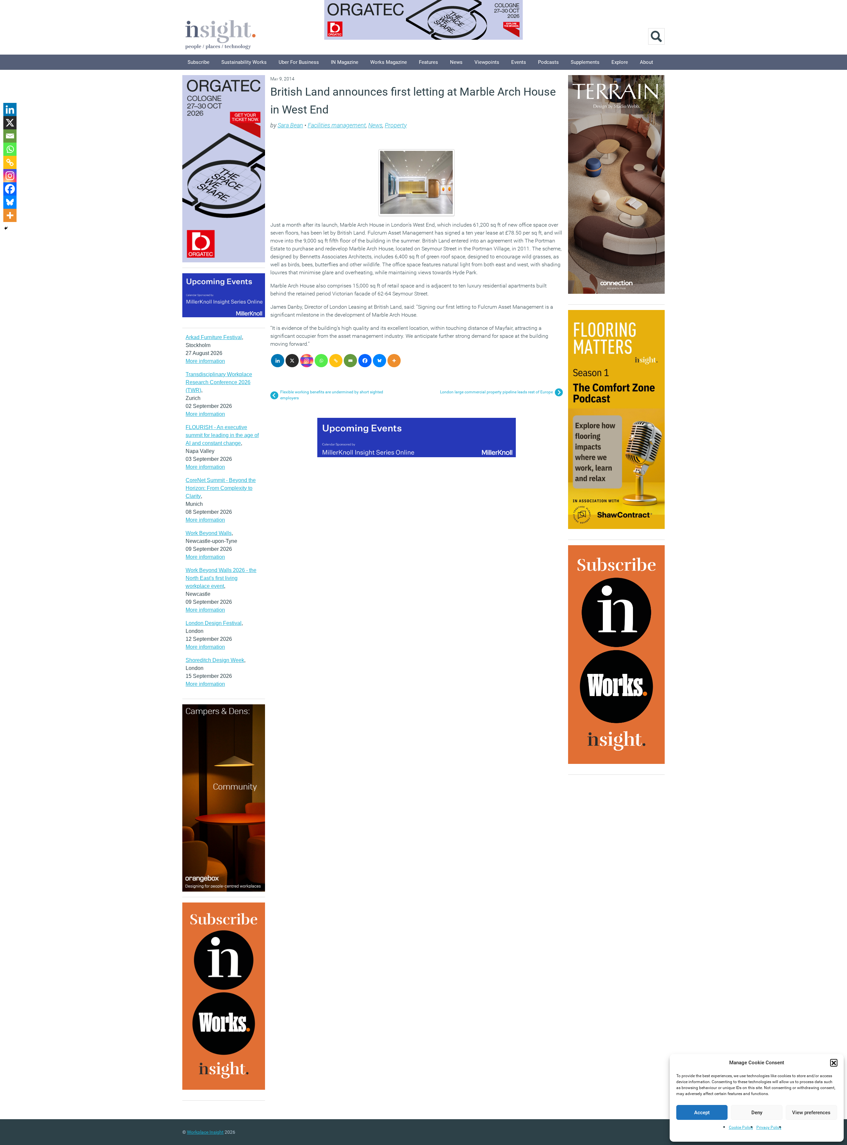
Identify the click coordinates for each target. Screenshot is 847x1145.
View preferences (811, 1113)
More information (205, 361)
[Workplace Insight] (220, 33)
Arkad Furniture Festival (214, 337)
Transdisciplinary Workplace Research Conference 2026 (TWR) (219, 382)
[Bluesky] (379, 360)
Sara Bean (290, 125)
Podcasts (548, 62)
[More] (394, 360)
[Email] (350, 360)
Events (518, 62)
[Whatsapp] (321, 360)
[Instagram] (306, 360)
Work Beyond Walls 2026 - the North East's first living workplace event (221, 578)
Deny (756, 1113)
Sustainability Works (244, 62)
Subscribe (198, 62)
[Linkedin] (277, 360)
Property (396, 125)
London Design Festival (214, 623)
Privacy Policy (768, 1127)
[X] (292, 360)
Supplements (585, 62)
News (456, 62)
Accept (702, 1113)
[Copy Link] (335, 360)
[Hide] (6, 228)
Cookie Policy (741, 1127)
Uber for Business (299, 62)
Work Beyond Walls (209, 533)
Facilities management (337, 125)
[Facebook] (365, 360)
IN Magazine (344, 62)
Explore (619, 62)
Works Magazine (388, 62)
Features (428, 62)
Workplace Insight (205, 1132)
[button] (833, 1062)
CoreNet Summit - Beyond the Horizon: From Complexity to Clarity (221, 488)
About (646, 62)
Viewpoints (486, 62)
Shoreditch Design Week (215, 660)
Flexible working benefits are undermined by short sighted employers (331, 395)
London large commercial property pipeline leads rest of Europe (496, 392)
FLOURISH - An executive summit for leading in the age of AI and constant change (222, 435)
